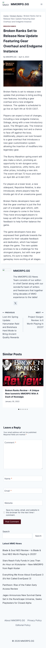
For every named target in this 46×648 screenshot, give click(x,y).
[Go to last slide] (6, 383)
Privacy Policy (34, 620)
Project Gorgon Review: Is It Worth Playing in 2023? (35, 319)
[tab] (18, 409)
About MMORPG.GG (14, 620)
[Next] (40, 383)
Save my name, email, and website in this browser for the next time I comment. (22, 512)
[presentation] (23, 372)
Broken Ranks (9, 26)
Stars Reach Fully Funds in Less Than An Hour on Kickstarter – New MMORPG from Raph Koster (23, 564)
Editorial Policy (23, 625)
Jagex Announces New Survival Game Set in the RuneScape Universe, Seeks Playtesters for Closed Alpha (22, 599)
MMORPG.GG (11, 57)
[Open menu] (41, 4)
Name (8, 478)
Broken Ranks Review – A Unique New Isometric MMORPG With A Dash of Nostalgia (22, 393)
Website (8, 503)
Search (6, 531)
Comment (10, 442)
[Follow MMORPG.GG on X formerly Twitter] (15, 303)
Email (8, 491)
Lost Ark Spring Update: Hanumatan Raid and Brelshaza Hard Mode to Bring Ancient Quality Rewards (11, 325)
